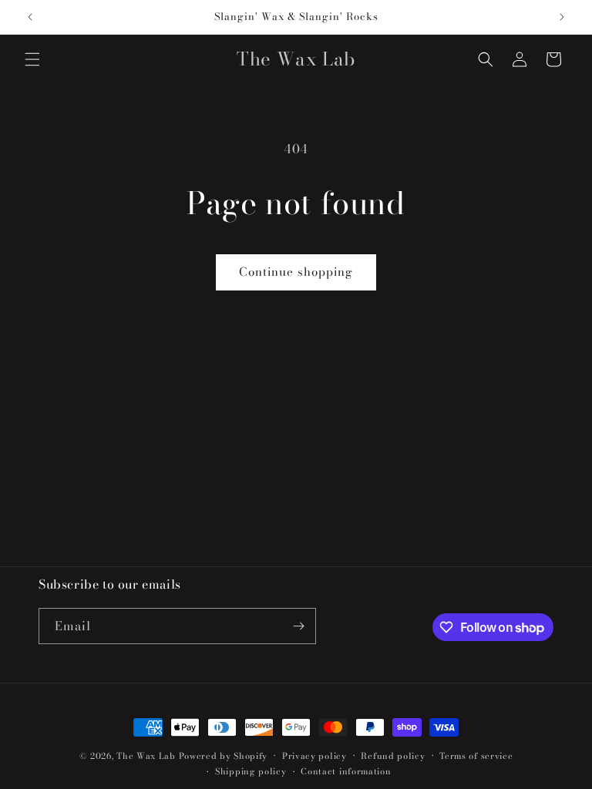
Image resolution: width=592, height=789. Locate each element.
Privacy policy (314, 756)
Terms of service (476, 756)
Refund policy (393, 756)
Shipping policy (251, 771)
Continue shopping (296, 271)
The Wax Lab (146, 756)
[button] (32, 59)
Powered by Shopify (223, 756)
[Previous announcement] (30, 17)
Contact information (346, 771)
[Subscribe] (298, 626)
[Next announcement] (562, 17)
